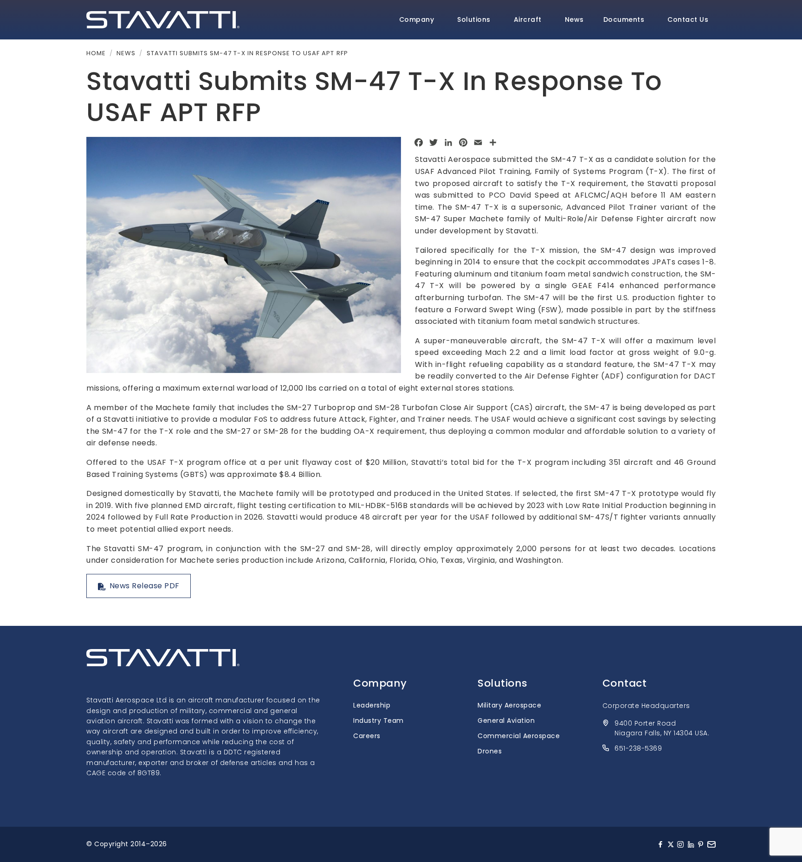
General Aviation (506, 720)
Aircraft (528, 19)
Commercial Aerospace (519, 735)
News (574, 19)
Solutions (474, 19)
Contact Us (687, 19)
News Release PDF (145, 585)
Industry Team (378, 720)
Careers (367, 735)
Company (416, 19)
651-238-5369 (638, 748)
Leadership (371, 705)
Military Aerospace (509, 705)
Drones (490, 751)
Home (96, 53)
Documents (624, 19)
